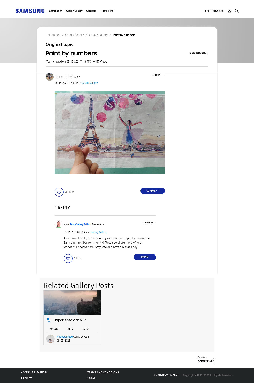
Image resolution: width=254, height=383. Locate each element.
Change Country (165, 375)
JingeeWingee (65, 336)
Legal (91, 378)
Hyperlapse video (68, 320)
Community (55, 10)
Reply (144, 257)
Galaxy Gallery (74, 10)
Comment (152, 191)
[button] (158, 75)
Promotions (106, 10)
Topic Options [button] (197, 53)
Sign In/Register (214, 10)
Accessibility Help (34, 372)
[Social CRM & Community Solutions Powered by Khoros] (206, 360)
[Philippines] (29, 10)
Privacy (26, 378)
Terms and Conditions (103, 372)
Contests (91, 10)
